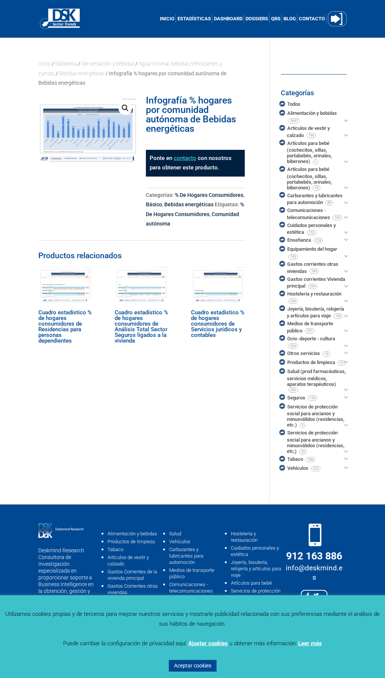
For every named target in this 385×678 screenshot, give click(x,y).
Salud (175, 533)
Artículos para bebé (251, 583)
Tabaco (115, 549)
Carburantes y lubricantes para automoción (186, 556)
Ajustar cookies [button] (208, 643)
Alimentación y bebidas (108, 64)
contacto (185, 158)
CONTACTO (312, 18)
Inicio (44, 64)
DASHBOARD (228, 18)
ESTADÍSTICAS (194, 18)
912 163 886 (314, 556)
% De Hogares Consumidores (209, 195)
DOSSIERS (257, 18)
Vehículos (179, 541)
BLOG (289, 18)
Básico (154, 204)
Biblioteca (66, 64)
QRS (275, 18)
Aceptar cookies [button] (192, 666)
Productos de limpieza (131, 541)
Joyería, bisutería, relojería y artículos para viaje (256, 568)
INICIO (167, 18)
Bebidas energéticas (82, 73)
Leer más (310, 643)
